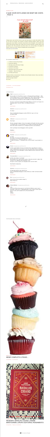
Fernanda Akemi (14, 156)
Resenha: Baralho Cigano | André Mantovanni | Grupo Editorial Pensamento (25, 421)
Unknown (12, 118)
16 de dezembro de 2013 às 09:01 (21, 168)
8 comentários (15, 359)
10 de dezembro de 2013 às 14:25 (20, 146)
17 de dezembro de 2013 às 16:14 (23, 185)
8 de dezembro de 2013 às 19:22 (20, 108)
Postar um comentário (16, 424)
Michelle (12, 134)
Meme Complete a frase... (17, 357)
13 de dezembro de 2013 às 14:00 (24, 156)
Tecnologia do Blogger (26, 432)
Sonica (11, 146)
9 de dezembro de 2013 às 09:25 (21, 118)
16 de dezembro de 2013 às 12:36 (18, 177)
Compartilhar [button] (8, 85)
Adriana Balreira (13, 185)
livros (12, 87)
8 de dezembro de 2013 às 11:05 (19, 94)
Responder (12, 106)
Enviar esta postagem (16, 85)
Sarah (11, 94)
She (11, 177)
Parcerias (21, 3)
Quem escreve (29, 3)
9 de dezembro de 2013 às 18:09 (20, 134)
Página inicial (14, 3)
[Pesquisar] (43, 3)
